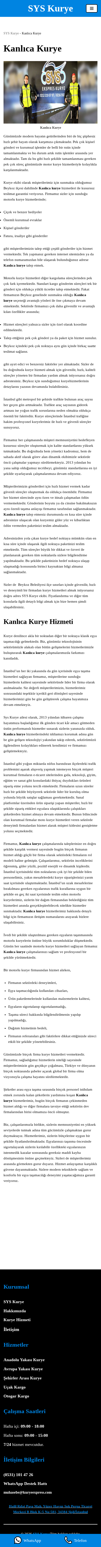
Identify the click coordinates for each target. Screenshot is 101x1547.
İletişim (11, 1329)
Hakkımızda (15, 1311)
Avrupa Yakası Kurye (23, 1369)
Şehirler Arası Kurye (23, 1378)
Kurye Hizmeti (17, 1319)
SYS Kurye (11, 33)
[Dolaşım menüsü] (91, 8)
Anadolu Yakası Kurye (24, 1359)
